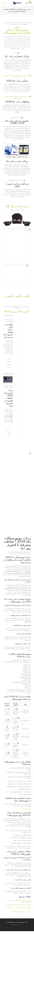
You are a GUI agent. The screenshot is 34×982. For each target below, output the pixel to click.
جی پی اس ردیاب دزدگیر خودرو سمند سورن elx (18, 904)
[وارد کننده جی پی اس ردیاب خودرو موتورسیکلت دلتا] (17, 2)
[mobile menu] (3, 2)
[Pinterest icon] (14, 925)
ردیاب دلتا (8, 321)
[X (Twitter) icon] (20, 925)
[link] (17, 219)
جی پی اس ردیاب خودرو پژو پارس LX (21, 911)
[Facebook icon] (21, 925)
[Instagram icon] (12, 925)
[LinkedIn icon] (16, 925)
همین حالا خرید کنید (26, 809)
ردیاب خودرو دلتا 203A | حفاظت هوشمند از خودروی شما (8, 398)
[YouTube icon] (18, 925)
